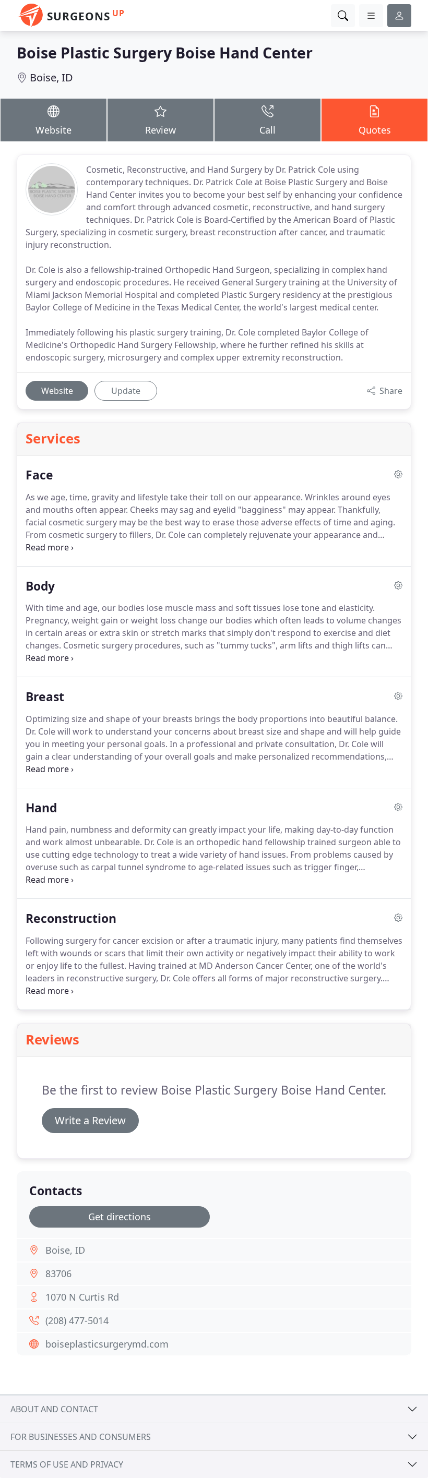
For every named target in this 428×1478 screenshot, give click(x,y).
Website (53, 130)
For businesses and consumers (80, 1437)
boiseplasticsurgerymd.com (107, 1344)
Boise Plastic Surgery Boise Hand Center (165, 52)
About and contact (54, 1409)
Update (125, 390)
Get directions (119, 1216)
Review (160, 130)
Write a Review (90, 1120)
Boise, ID (51, 77)
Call (267, 130)
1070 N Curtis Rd (82, 1297)
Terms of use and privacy (66, 1464)
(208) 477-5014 (77, 1320)
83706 (58, 1273)
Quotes (375, 130)
